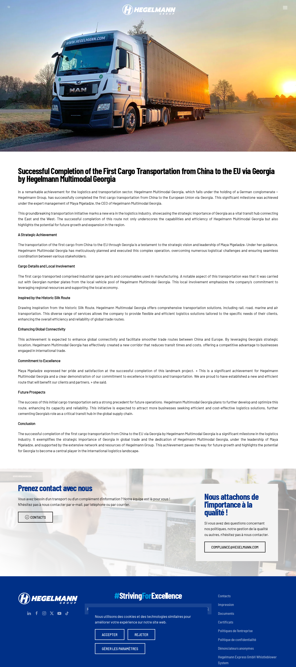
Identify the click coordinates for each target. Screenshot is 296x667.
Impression (226, 604)
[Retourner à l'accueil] (148, 7)
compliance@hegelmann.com (235, 547)
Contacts (38, 517)
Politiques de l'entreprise (235, 630)
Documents (226, 613)
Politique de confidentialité (237, 639)
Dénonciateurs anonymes (236, 648)
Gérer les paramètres (120, 648)
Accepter (109, 634)
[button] (285, 7)
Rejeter (141, 634)
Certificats (225, 622)
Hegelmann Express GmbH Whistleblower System (247, 660)
